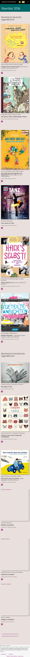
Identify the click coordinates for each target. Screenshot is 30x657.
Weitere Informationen (12, 656)
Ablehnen (11, 654)
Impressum (20, 656)
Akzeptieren (4, 654)
